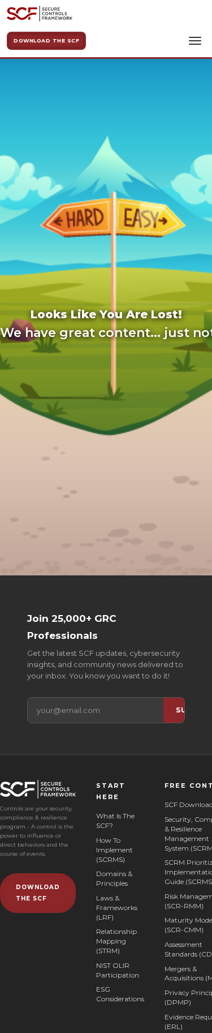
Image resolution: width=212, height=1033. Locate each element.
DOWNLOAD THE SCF (38, 892)
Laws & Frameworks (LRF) (116, 907)
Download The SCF (46, 40)
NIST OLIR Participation (117, 970)
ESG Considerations (120, 994)
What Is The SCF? (115, 821)
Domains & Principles (114, 878)
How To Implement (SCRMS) (114, 850)
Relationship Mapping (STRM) (116, 941)
